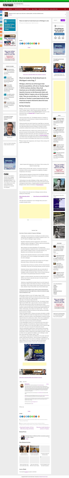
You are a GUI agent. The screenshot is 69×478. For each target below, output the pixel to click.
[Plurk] (24, 42)
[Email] (30, 42)
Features (10, 9)
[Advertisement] (34, 32)
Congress (28, 423)
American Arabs (23, 419)
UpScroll (55, 292)
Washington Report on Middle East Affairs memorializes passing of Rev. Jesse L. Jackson (37, 437)
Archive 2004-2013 (53, 9)
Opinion (45, 419)
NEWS (59, 115)
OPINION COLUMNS (10, 66)
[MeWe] (22, 42)
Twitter (32, 403)
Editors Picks (37, 419)
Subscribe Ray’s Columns (43, 9)
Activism (26, 438)
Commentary (32, 419)
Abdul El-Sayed (23, 423)
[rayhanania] (22, 387)
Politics (20, 420)
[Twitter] (26, 42)
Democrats (32, 423)
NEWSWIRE (59, 243)
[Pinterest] (1, 28)
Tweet (29, 47)
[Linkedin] (28, 42)
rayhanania (27, 383)
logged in (26, 471)
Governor (36, 423)
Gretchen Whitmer (41, 423)
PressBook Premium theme (43, 476)
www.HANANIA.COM (40, 392)
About (4, 9)
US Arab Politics (25, 420)
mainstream (42, 419)
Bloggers (28, 419)
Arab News (41, 395)
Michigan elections (22, 424)
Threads (55, 293)
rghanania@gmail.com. (34, 401)
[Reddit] (34, 42)
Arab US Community (19, 9)
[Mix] (1, 34)
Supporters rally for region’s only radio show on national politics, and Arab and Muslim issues (26, 13)
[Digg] (36, 42)
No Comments (35, 23)
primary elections (36, 424)
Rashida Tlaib (41, 424)
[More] (39, 42)
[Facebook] (20, 42)
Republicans (46, 424)
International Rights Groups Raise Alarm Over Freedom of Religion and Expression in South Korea (58, 121)
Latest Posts (25, 381)
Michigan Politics (29, 424)
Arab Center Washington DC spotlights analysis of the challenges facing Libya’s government (58, 138)
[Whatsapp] (32, 42)
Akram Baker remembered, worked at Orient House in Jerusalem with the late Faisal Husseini (9, 88)
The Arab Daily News (18, 3)
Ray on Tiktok (34, 9)
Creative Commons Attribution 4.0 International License (9, 179)
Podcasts (27, 9)
